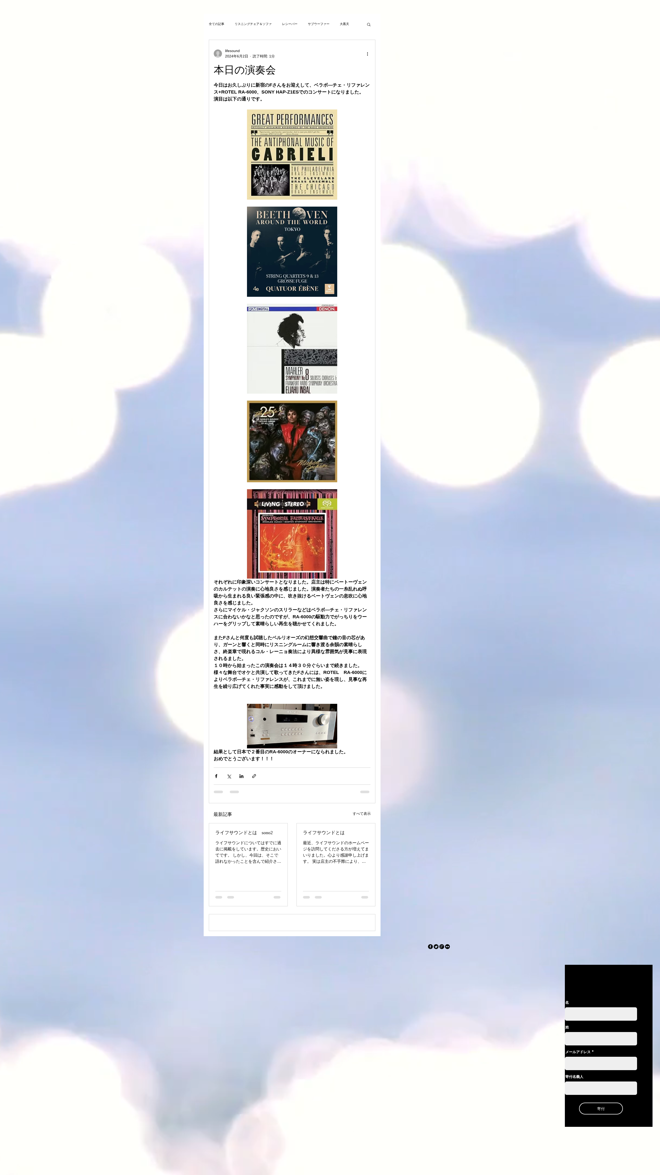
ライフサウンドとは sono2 (244, 832)
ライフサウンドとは (324, 832)
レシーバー (290, 24)
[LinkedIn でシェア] (241, 776)
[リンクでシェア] (254, 776)
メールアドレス (578, 1089)
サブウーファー (318, 24)
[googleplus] (441, 983)
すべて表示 (362, 813)
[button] (368, 24)
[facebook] (430, 983)
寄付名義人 (574, 1113)
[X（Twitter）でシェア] (228, 776)
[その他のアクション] (367, 53)
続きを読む (347, 24)
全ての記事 (216, 24)
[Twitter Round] (436, 983)
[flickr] (447, 983)
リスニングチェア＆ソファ (253, 24)
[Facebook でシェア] (216, 776)
